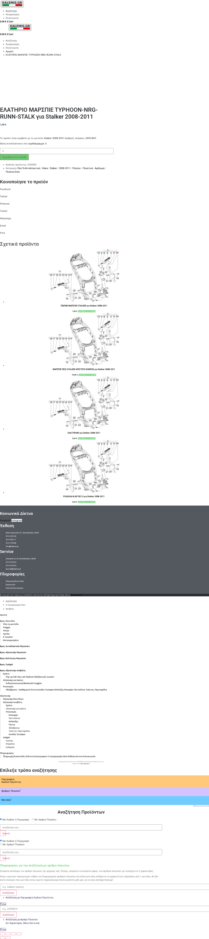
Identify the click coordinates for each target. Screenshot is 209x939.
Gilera (45, 168)
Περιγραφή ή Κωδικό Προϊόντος (11, 780)
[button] (81, 191)
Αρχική (3, 615)
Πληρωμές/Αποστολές (14, 756)
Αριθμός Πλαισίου (11, 791)
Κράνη (6, 673)
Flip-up (9, 677)
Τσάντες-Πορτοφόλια (96, 689)
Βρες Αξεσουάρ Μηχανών (13, 652)
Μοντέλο (6, 800)
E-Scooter (8, 637)
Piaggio (6, 627)
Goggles (38, 683)
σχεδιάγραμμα (36, 143)
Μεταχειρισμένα (11, 640)
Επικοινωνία (89, 756)
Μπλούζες (59, 689)
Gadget (6, 737)
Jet (23, 677)
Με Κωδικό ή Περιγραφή (16, 819)
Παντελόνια (79, 689)
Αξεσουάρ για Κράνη (13, 680)
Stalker (53, 168)
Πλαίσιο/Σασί (13, 171)
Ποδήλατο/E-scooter (44, 677)
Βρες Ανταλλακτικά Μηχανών (15, 646)
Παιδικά (29, 677)
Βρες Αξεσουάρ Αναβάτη (12, 670)
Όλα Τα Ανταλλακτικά (28, 168)
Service (79, 756)
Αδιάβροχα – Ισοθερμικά (18, 689)
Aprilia (6, 634)
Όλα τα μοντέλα (11, 624)
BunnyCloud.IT (76, 595)
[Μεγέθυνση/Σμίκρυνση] (19, 934)
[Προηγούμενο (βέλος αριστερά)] (2, 937)
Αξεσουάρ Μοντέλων (13, 699)
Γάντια (33, 689)
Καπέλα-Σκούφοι (45, 689)
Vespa (6, 630)
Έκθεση (71, 756)
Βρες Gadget (6, 664)
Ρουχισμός (8, 686)
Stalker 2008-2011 (54, 138)
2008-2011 (64, 168)
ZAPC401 (90, 138)
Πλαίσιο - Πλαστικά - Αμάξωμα (88, 168)
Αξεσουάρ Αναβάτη (12, 702)
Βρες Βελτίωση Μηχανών (13, 658)
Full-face (17, 677)
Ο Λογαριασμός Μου (57, 756)
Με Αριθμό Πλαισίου (45, 819)
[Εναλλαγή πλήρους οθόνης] (13, 934)
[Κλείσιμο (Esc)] (2, 934)
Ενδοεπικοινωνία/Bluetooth (20, 683)
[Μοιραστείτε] (8, 934)
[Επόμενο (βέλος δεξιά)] (8, 937)
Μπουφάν (69, 689)
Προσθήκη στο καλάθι (14, 157)
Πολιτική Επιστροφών (36, 756)
